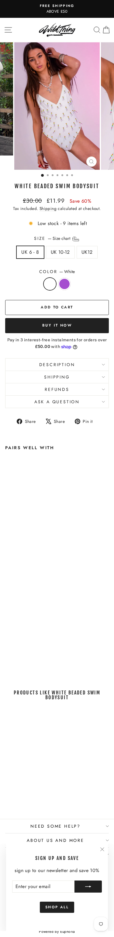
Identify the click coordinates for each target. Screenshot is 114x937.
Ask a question (57, 402)
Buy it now (57, 325)
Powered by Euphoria (57, 931)
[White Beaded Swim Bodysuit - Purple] (15, 659)
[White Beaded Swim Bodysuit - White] (8, 659)
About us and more (55, 840)
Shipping (48, 208)
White (50, 284)
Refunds (57, 389)
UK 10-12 (60, 252)
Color (57, 272)
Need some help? (55, 826)
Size (52, 239)
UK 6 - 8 (30, 252)
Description (57, 365)
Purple (64, 284)
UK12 (87, 252)
